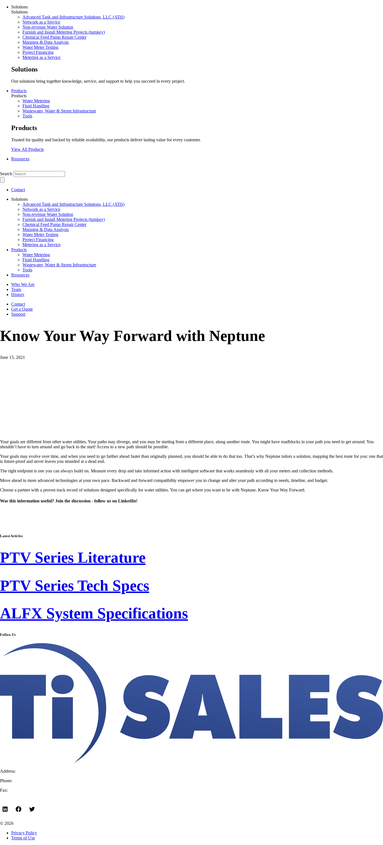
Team (16, 289)
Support (18, 314)
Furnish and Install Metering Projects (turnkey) (63, 32)
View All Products (27, 149)
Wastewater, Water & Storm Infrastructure (59, 110)
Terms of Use (23, 837)
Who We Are (22, 284)
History (17, 294)
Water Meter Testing (40, 47)
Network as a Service (41, 22)
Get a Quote (22, 309)
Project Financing (38, 52)
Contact (18, 189)
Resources (20, 158)
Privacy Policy (24, 832)
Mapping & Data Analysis (45, 42)
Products (19, 90)
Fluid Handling (35, 105)
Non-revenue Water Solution (47, 27)
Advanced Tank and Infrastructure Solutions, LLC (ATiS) (73, 17)
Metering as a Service (41, 57)
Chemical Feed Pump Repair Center (54, 37)
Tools (27, 116)
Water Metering (36, 100)
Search (6, 173)
